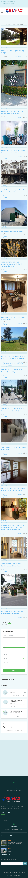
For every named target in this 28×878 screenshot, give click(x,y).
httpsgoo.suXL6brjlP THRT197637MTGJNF (16, 712)
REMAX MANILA (17, 875)
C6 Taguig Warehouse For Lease (12, 231)
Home (4, 817)
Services (4, 820)
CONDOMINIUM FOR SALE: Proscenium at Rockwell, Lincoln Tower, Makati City (11, 264)
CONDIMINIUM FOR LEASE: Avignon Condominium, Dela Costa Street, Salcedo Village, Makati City (13, 527)
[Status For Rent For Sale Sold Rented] (14, 651)
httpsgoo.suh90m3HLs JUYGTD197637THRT (16, 701)
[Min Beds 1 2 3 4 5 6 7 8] (14, 655)
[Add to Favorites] (7, 59)
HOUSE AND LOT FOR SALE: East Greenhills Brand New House (15, 843)
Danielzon (13, 691)
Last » (6, 624)
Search (14, 670)
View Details (18, 56)
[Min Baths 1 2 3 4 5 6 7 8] (14, 659)
